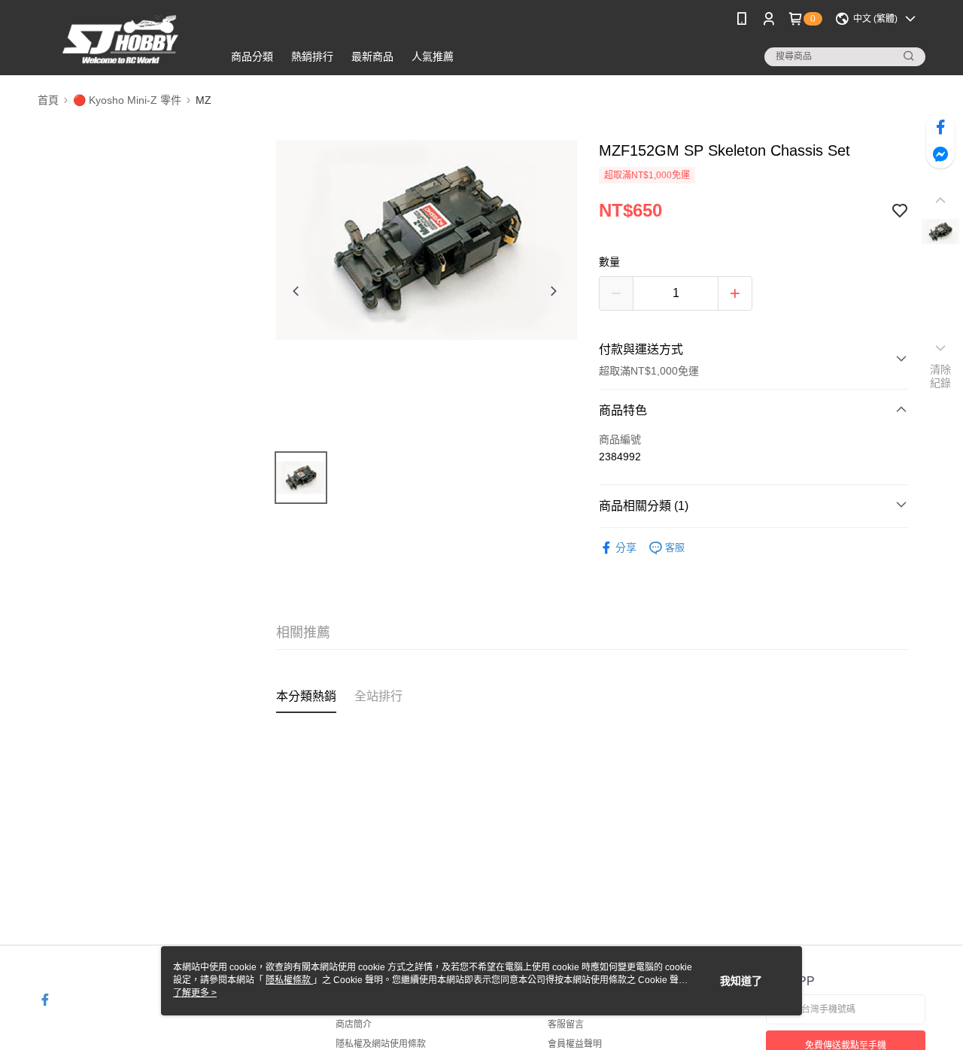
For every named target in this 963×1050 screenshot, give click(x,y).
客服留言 (566, 1024)
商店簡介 (354, 1024)
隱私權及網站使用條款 (381, 1044)
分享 (625, 548)
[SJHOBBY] (121, 39)
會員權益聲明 (575, 1044)
